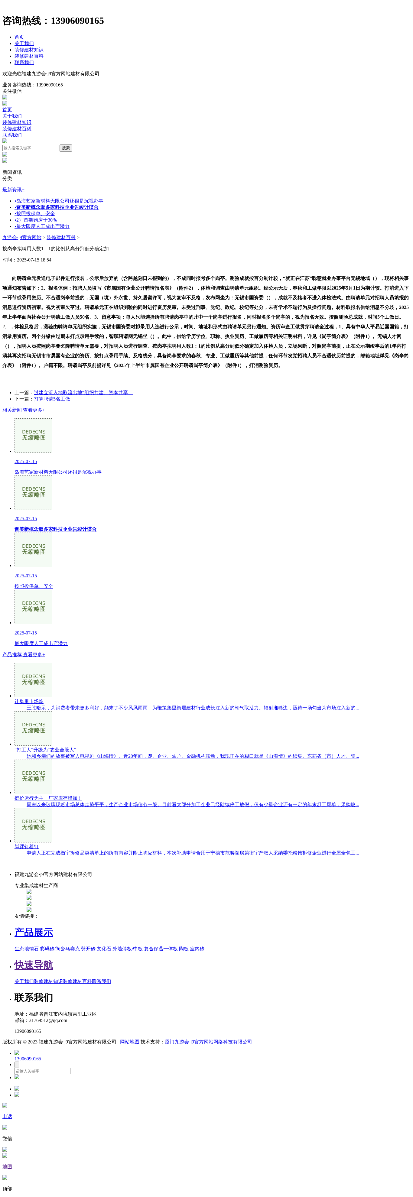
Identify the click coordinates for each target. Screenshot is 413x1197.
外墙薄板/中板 (127, 948)
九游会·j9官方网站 (21, 237)
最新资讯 (13, 189)
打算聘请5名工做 (52, 398)
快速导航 (34, 964)
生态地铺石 (27, 948)
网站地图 (129, 1041)
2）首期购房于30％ (36, 219)
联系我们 (24, 62)
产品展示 (34, 932)
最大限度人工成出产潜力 (42, 226)
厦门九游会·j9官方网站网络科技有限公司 (208, 1041)
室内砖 (197, 948)
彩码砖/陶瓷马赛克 (60, 948)
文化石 (104, 948)
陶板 (184, 948)
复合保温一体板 (161, 948)
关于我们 (24, 43)
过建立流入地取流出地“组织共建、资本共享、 (83, 392)
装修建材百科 (29, 56)
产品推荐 (23, 654)
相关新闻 (23, 410)
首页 (19, 37)
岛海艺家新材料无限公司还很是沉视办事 (59, 200)
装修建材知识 (29, 49)
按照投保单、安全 (35, 213)
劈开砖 (88, 948)
